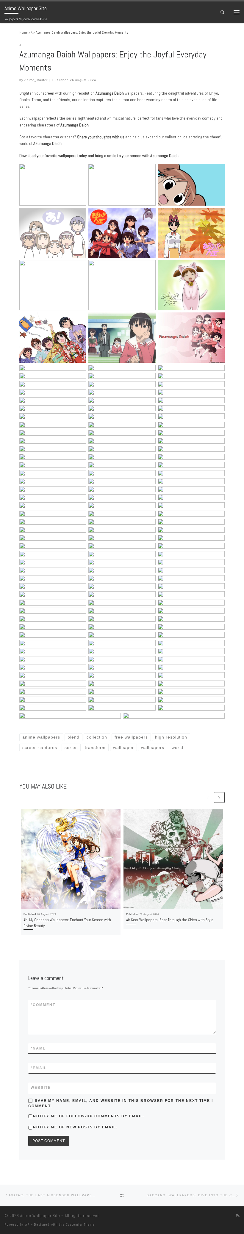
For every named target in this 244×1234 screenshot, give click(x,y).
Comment (43, 1005)
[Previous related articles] (207, 797)
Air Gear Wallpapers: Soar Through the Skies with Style (169, 919)
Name (38, 1048)
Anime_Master (36, 80)
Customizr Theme (80, 1224)
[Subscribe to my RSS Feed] (238, 1216)
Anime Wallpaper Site (40, 1215)
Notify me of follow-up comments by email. (89, 1116)
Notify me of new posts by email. (75, 1127)
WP (27, 1224)
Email (39, 1068)
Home (23, 32)
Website (41, 1088)
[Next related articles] (219, 797)
